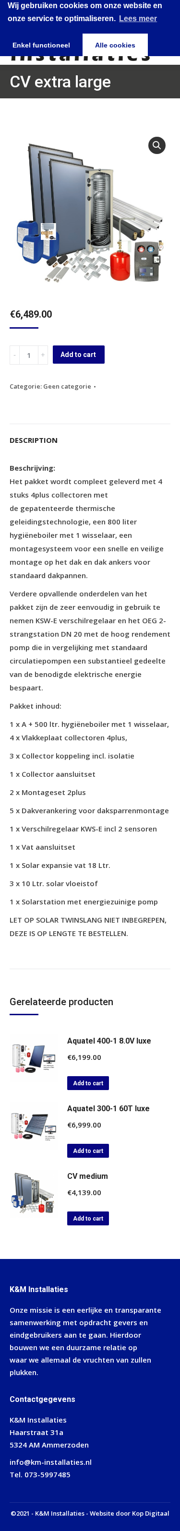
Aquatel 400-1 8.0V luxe (109, 1040)
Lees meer (138, 18)
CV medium (87, 1176)
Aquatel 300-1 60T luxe (108, 1108)
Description (34, 440)
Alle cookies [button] (115, 45)
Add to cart (78, 354)
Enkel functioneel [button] (41, 45)
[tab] (90, 435)
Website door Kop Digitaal (129, 1513)
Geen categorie (67, 386)
